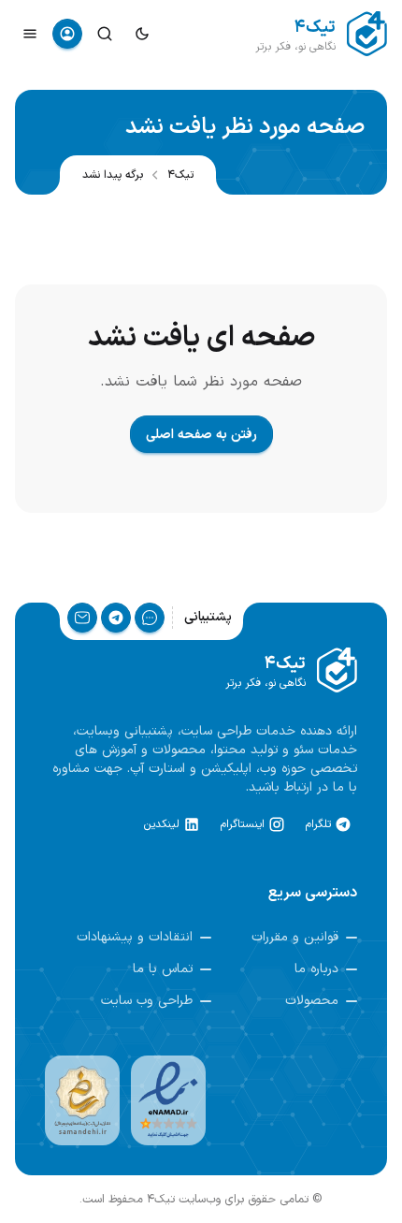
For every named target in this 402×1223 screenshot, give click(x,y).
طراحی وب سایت (147, 1001)
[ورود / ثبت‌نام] (67, 34)
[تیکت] (150, 618)
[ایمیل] (82, 618)
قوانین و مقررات (294, 937)
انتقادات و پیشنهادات (135, 937)
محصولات (311, 1001)
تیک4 (180, 175)
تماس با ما (163, 969)
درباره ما (316, 969)
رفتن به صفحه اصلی (201, 434)
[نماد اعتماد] (168, 1100)
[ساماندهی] (82, 1100)
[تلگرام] (116, 618)
